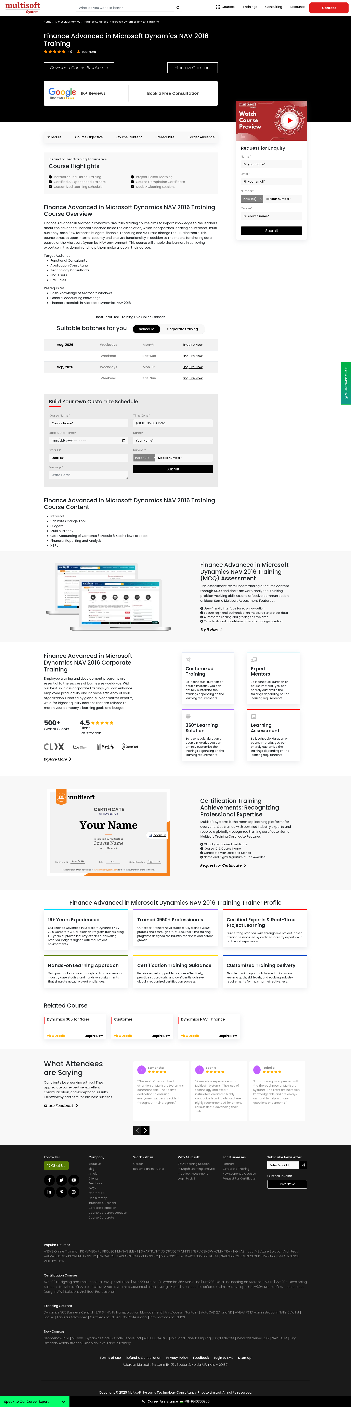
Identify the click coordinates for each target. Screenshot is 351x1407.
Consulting (273, 6)
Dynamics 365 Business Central (68, 1316)
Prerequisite (164, 137)
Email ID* (55, 450)
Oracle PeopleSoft (126, 1342)
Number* (139, 450)
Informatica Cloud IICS (167, 1321)
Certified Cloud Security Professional (118, 1321)
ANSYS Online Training (61, 1255)
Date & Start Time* (62, 433)
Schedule (54, 137)
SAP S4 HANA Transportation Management (129, 1316)
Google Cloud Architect (177, 1291)
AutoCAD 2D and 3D (216, 1316)
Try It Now (209, 629)
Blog (91, 1173)
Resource (297, 6)
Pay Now (287, 1188)
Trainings (250, 6)
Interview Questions (192, 68)
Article (93, 1178)
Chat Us (58, 1169)
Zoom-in (159, 835)
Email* (245, 174)
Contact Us (97, 1197)
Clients (93, 1183)
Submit (173, 469)
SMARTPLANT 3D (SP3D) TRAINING (166, 1255)
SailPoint (192, 1316)
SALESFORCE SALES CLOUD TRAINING (248, 1260)
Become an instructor (148, 1173)
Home (47, 21)
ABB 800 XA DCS (156, 1342)
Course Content (129, 137)
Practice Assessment (193, 1178)
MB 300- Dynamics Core (91, 1342)
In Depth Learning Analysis (196, 1173)
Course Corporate (101, 1222)
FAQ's (92, 1192)
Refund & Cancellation (143, 1362)
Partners (228, 1168)
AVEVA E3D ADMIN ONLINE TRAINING (70, 1260)
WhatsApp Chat (346, 381)
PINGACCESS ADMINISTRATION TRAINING (128, 1260)
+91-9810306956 (197, 1401)
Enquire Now (193, 344)
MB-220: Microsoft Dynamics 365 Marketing (167, 1286)
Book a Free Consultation (173, 93)
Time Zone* (141, 416)
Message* (56, 467)
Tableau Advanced (72, 1321)
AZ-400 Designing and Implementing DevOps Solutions (87, 1286)
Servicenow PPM (57, 1342)
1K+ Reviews (93, 93)
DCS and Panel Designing (191, 1342)
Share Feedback (59, 1105)
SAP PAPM (280, 1342)
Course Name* (59, 416)
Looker (49, 1321)
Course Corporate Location (108, 1217)
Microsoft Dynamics (67, 21)
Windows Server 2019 (253, 1342)
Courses (228, 6)
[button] (137, 1134)
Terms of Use (110, 1362)
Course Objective (89, 137)
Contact (329, 7)
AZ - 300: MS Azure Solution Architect (269, 1255)
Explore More (56, 759)
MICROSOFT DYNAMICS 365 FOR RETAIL (190, 1260)
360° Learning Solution (194, 1168)
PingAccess (174, 1316)
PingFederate (224, 1342)
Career (138, 1168)
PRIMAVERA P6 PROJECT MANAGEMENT (109, 1255)
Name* (138, 433)
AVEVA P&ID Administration (256, 1316)
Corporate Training (236, 1173)
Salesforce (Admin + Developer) (223, 1291)
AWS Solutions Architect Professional (86, 1296)
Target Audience (201, 137)
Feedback (95, 1188)
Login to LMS (186, 1183)
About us (95, 1168)
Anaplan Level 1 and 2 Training (107, 1347)
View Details (56, 1036)
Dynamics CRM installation (135, 1291)
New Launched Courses (239, 1178)
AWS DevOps (102, 1291)
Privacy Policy (177, 1362)
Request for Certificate (221, 865)
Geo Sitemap (98, 1202)
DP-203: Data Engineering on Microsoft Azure (238, 1286)
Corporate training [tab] (182, 329)
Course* (246, 208)
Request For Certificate (239, 1183)
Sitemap (244, 1362)
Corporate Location (102, 1212)
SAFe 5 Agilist (289, 1316)
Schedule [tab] (146, 329)
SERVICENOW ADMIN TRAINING (216, 1255)
